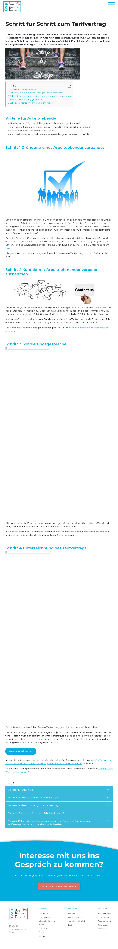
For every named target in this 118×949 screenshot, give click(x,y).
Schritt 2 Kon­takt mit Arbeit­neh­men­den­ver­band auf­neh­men (40, 96)
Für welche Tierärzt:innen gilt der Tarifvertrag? (33, 805)
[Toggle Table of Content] (68, 86)
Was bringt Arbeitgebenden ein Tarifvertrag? (33, 797)
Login (70, 925)
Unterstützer (44, 928)
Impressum (102, 929)
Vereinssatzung (104, 913)
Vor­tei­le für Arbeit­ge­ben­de (23, 89)
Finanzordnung (104, 921)
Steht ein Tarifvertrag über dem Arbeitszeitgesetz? (36, 813)
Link (7, 248)
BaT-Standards (45, 917)
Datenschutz (103, 925)
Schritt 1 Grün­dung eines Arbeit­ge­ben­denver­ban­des (36, 92)
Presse (41, 932)
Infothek (71, 913)
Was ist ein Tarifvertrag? (21, 789)
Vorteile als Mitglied (76, 921)
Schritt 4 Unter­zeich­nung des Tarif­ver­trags (31, 103)
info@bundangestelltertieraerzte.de (88, 327)
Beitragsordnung (105, 917)
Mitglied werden (75, 917)
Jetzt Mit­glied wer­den (21, 751)
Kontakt (42, 936)
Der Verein (43, 913)
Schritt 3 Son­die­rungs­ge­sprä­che (26, 99)
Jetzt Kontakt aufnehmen (59, 886)
